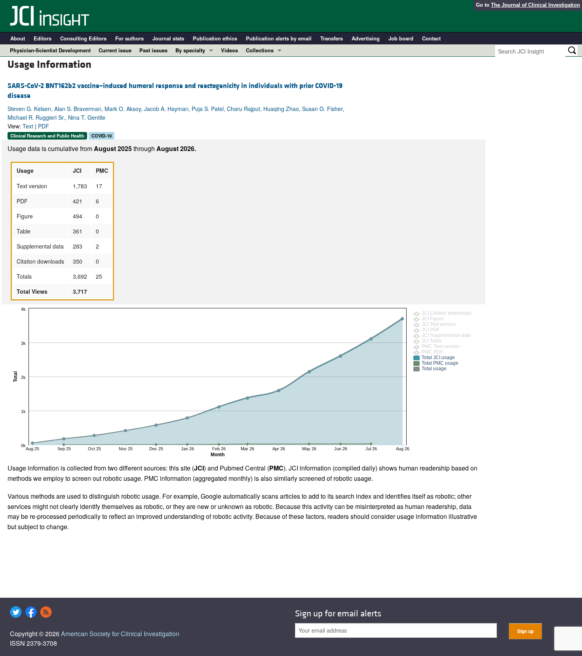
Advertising (366, 38)
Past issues (153, 50)
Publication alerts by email (279, 38)
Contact (431, 38)
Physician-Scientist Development (50, 50)
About (17, 38)
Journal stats (168, 38)
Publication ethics (215, 38)
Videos (229, 50)
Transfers (331, 38)
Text (28, 126)
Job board (400, 38)
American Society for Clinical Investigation (120, 633)
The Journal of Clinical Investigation (535, 5)
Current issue (115, 50)
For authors (129, 38)
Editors (42, 38)
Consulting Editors (83, 38)
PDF (43, 126)
